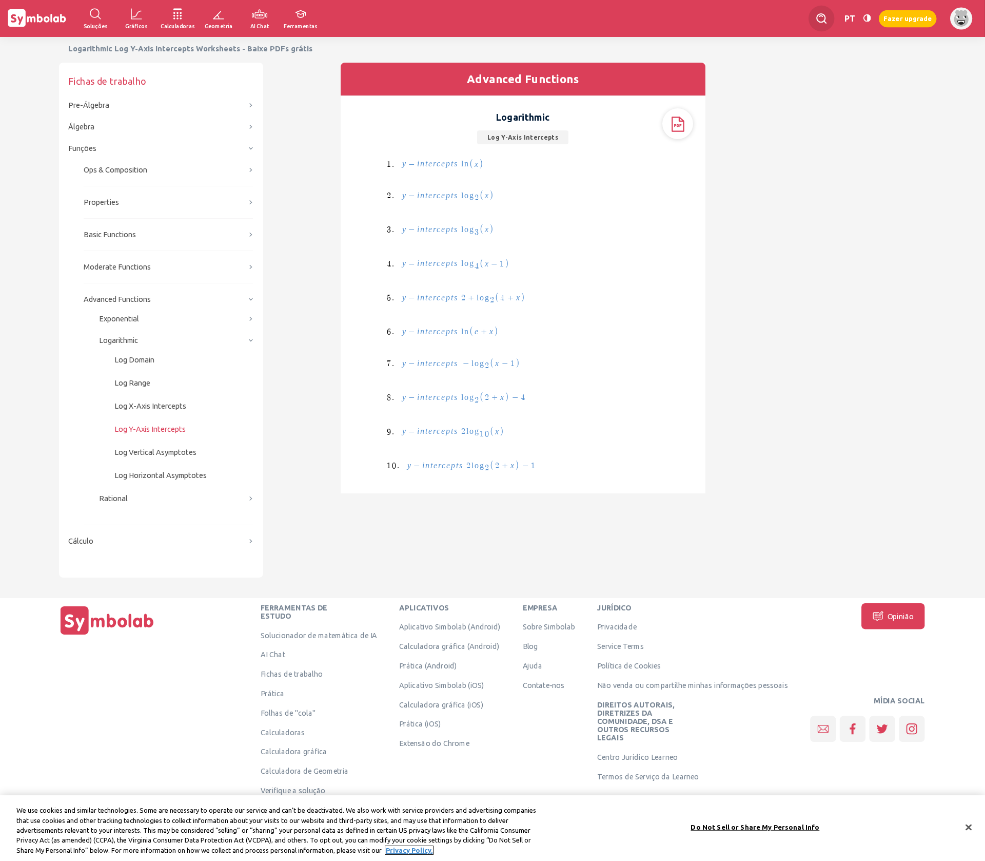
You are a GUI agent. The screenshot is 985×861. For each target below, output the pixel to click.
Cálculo (80, 541)
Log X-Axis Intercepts (150, 405)
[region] (492, 828)
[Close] (968, 827)
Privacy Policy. (409, 850)
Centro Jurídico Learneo (637, 757)
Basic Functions (110, 234)
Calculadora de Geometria (304, 771)
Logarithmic (118, 340)
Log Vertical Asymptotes (155, 452)
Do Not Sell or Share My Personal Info (755, 827)
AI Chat (273, 654)
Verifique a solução (293, 790)
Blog (530, 646)
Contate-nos (544, 685)
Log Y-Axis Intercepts (150, 429)
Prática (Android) (428, 665)
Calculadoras (283, 732)
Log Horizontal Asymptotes (160, 475)
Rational (113, 498)
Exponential (119, 318)
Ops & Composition (115, 169)
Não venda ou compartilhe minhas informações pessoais (692, 685)
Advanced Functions (117, 299)
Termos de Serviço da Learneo (648, 776)
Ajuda (533, 665)
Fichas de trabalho (292, 674)
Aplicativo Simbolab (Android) (449, 627)
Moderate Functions (117, 266)
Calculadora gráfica (294, 752)
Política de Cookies (629, 665)
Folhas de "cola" (288, 713)
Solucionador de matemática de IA (319, 635)
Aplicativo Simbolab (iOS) (441, 685)
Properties (101, 202)
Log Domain (134, 359)
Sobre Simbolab (549, 627)
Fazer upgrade (907, 18)
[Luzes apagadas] (867, 18)
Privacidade (617, 627)
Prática (272, 693)
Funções (82, 148)
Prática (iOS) (420, 724)
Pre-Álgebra (88, 105)
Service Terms (620, 646)
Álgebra (81, 126)
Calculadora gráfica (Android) (449, 646)
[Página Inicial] (107, 634)
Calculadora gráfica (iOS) (441, 704)
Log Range (132, 382)
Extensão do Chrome (434, 743)
